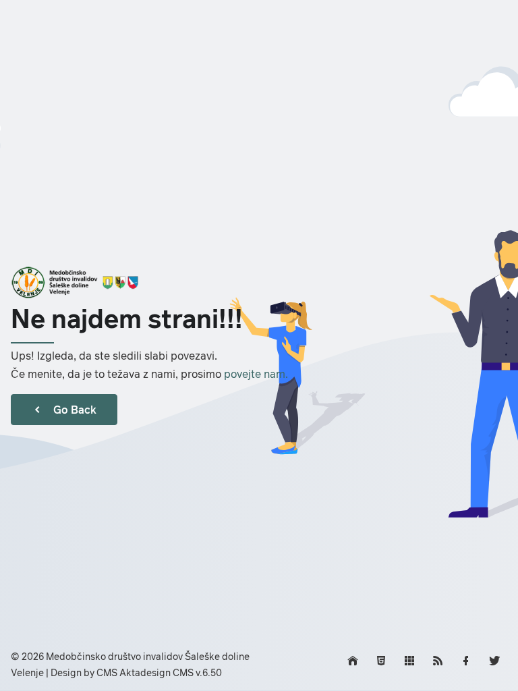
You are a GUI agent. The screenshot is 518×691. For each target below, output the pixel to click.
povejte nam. (256, 373)
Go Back (74, 409)
